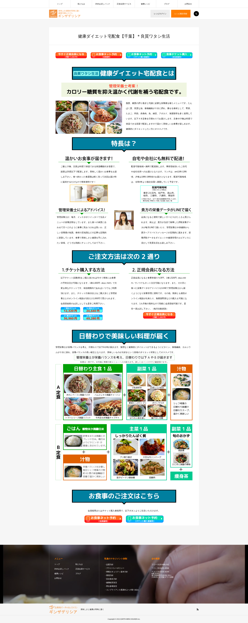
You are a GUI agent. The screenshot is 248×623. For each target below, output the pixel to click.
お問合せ (188, 4)
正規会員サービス (124, 4)
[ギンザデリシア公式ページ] (65, 14)
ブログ (166, 4)
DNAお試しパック (102, 4)
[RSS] (197, 609)
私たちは (81, 4)
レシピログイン (160, 14)
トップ (60, 4)
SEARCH (196, 13)
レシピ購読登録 (181, 14)
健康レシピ (145, 4)
